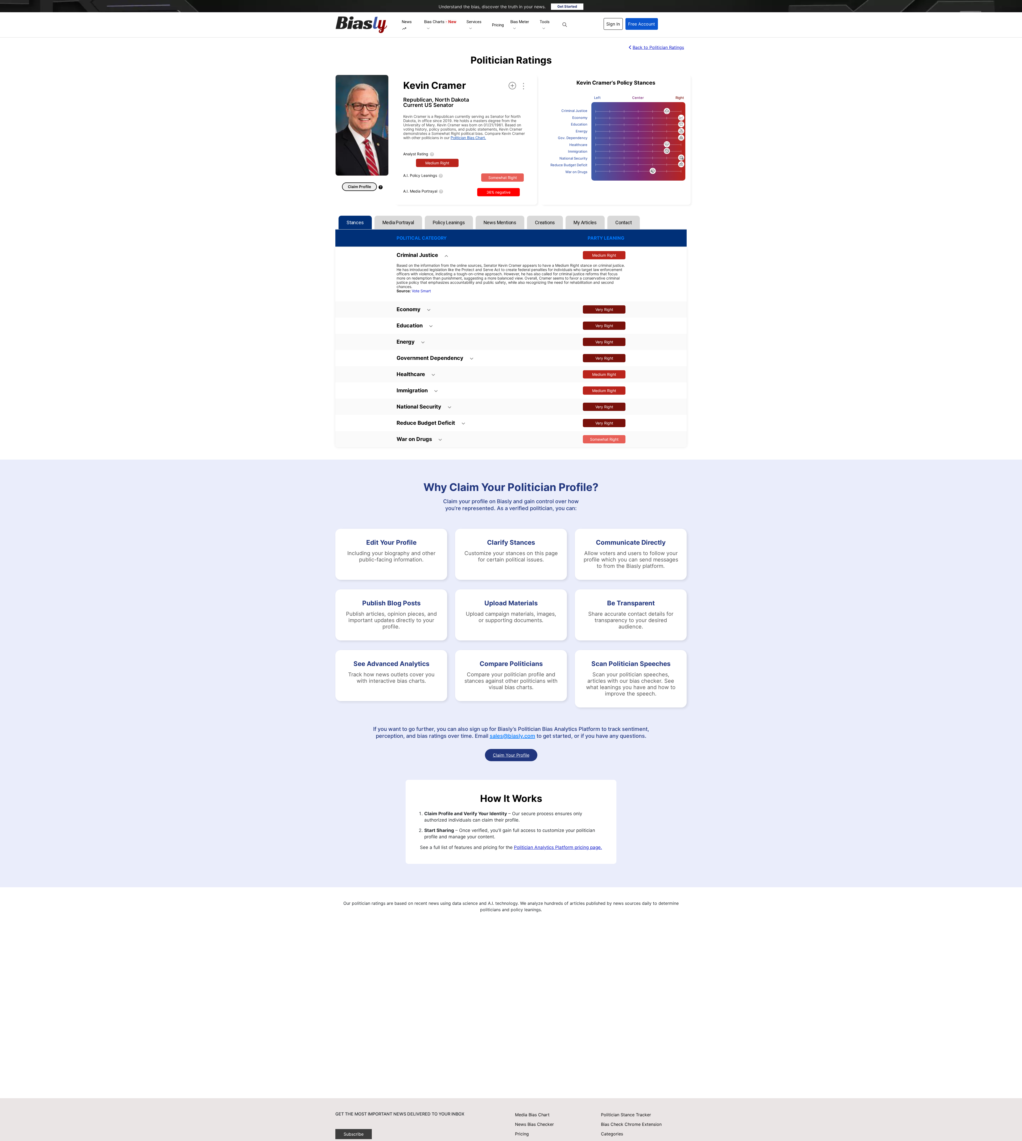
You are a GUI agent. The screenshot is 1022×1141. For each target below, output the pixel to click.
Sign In (613, 24)
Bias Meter (519, 21)
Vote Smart (421, 291)
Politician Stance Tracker (626, 1114)
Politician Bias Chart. (468, 137)
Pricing (498, 25)
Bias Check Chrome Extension (631, 1124)
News (407, 21)
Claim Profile (359, 186)
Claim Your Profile (511, 755)
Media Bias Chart (532, 1114)
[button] (564, 24)
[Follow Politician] (512, 85)
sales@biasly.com (512, 736)
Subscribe (354, 1134)
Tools (545, 21)
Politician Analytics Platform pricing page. (558, 847)
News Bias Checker (534, 1124)
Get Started (567, 6)
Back (658, 47)
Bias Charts (440, 21)
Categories (612, 1133)
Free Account (641, 24)
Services (474, 21)
